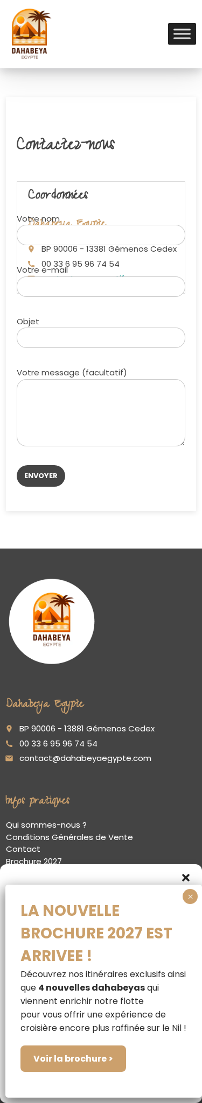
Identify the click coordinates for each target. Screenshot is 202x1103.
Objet (28, 321)
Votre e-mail (42, 269)
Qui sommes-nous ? (46, 824)
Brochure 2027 (34, 861)
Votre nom (38, 218)
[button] (185, 877)
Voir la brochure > (73, 1058)
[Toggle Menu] (182, 34)
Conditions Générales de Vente (69, 837)
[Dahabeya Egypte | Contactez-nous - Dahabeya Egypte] (29, 33)
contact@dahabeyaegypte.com (85, 758)
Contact (23, 849)
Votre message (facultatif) (72, 372)
